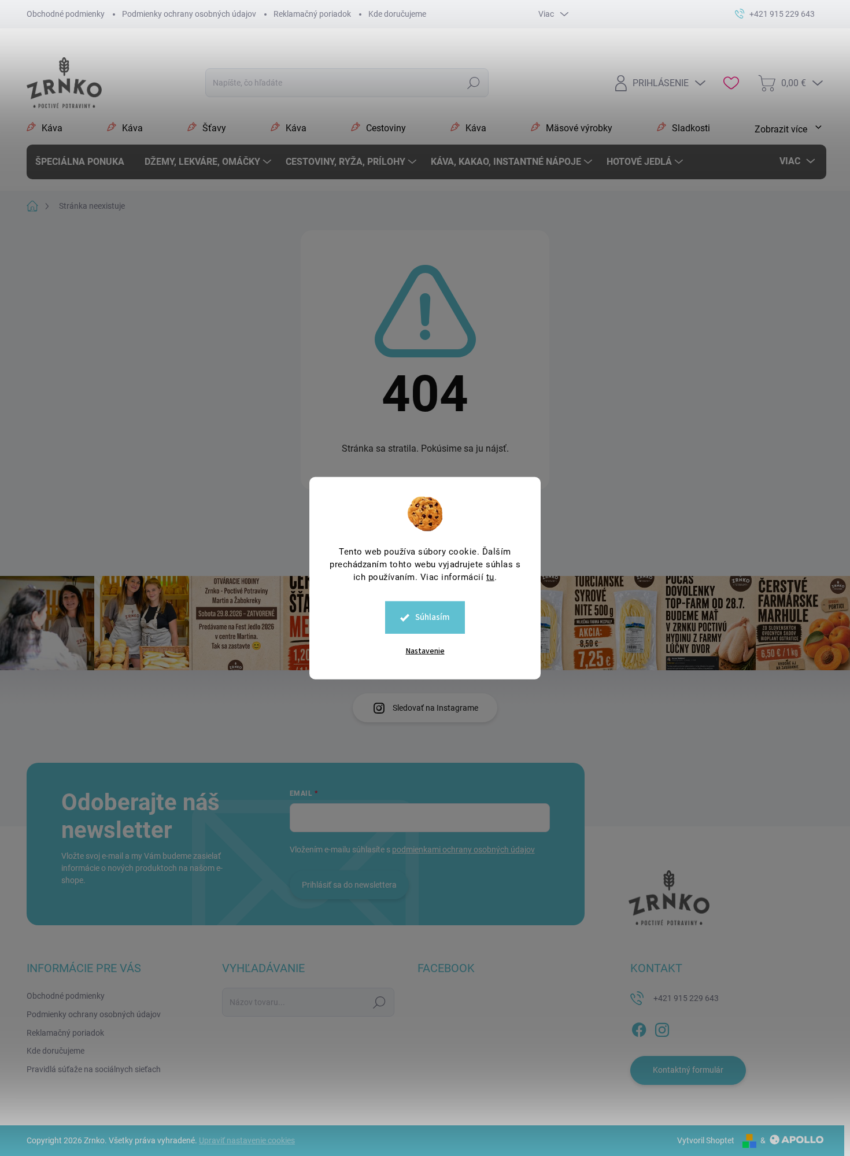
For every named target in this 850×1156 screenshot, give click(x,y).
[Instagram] (662, 1027)
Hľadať (473, 83)
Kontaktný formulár (688, 1069)
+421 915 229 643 (686, 998)
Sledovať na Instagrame (435, 707)
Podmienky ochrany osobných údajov (189, 14)
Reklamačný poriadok (312, 14)
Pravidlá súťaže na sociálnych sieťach (94, 1069)
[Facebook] (639, 1027)
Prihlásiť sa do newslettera (349, 884)
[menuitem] (84, 162)
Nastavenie (425, 651)
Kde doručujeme (397, 14)
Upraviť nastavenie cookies (247, 1140)
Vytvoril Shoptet (705, 1140)
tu (490, 577)
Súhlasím (432, 617)
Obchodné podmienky (66, 14)
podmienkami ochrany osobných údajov (463, 849)
